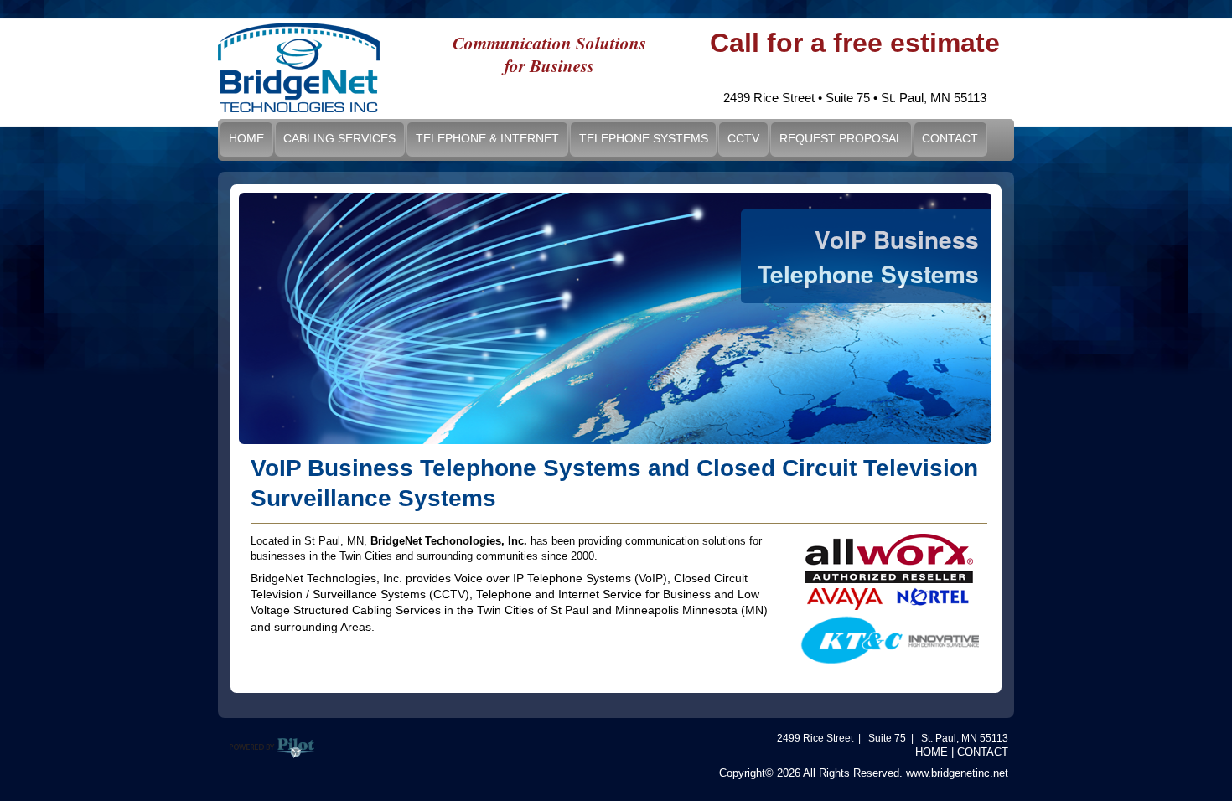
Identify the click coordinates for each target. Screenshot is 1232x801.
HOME (931, 752)
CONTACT (982, 752)
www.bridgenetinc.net (957, 773)
